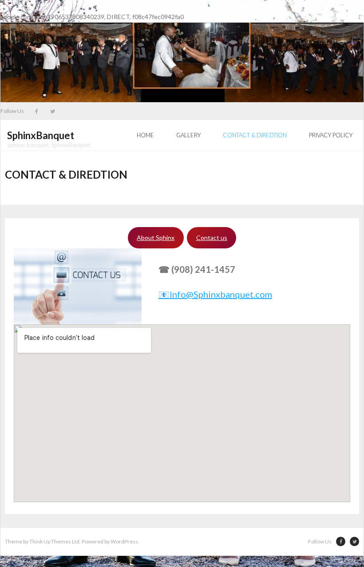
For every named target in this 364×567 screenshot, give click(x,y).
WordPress (124, 541)
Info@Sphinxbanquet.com (215, 294)
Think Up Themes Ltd (54, 541)
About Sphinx (155, 237)
